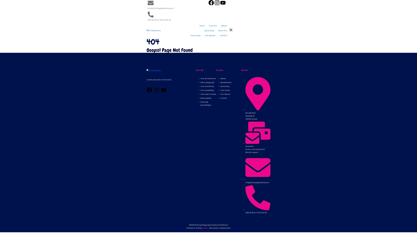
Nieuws (224, 25)
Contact (223, 35)
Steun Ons (222, 30)
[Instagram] (217, 2)
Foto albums (210, 35)
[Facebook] (211, 2)
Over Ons (213, 25)
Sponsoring (209, 30)
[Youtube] (223, 2)
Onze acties (195, 35)
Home (202, 25)
